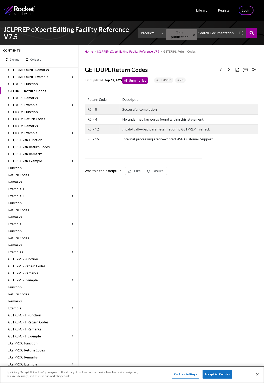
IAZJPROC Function (23, 343)
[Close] (257, 374)
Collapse (35, 59)
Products (147, 33)
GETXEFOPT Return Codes (28, 322)
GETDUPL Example (23, 105)
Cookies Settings (185, 374)
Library (201, 10)
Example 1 (16, 189)
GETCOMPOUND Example (28, 77)
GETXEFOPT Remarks (24, 329)
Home (89, 51)
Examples (15, 252)
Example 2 (16, 196)
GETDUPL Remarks (23, 98)
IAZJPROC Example (22, 364)
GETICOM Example (23, 133)
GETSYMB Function (23, 259)
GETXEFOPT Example (24, 336)
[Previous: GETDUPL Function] (221, 70)
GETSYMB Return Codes (26, 266)
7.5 (182, 80)
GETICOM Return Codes (26, 119)
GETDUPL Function (23, 84)
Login (246, 10)
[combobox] (200, 33)
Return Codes (18, 175)
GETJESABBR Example (25, 161)
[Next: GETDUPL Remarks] (229, 70)
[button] (194, 34)
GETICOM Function (23, 112)
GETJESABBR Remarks (25, 154)
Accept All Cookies (217, 374)
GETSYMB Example (23, 280)
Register (224, 10)
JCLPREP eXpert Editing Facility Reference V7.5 (128, 51)
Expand (14, 59)
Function (15, 168)
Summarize (137, 80)
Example (14, 224)
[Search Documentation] (251, 33)
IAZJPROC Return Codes (26, 350)
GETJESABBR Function (25, 140)
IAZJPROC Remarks (23, 357)
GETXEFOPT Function (24, 315)
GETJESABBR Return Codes (29, 147)
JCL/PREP (165, 80)
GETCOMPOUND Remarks (28, 70)
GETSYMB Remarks (23, 273)
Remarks (15, 182)
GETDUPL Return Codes (27, 91)
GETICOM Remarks (23, 126)
